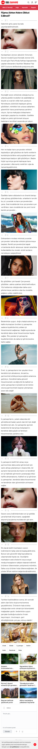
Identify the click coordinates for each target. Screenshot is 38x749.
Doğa (17, 7)
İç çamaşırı (20, 645)
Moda (20, 650)
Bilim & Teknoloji (7, 7)
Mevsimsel (12, 650)
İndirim (28, 645)
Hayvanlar (25, 7)
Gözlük (11, 645)
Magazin (33, 7)
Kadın (4, 650)
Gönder (7, 731)
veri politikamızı (14, 747)
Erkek (4, 645)
